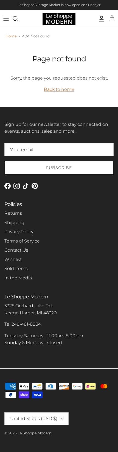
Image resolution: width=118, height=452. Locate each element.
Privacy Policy (18, 231)
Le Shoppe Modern (35, 433)
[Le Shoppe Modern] (59, 19)
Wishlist (13, 259)
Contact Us (16, 250)
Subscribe (59, 167)
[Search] (18, 19)
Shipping (14, 222)
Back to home (59, 89)
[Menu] (6, 19)
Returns (13, 213)
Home (11, 36)
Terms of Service (22, 241)
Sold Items (16, 268)
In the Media (18, 278)
